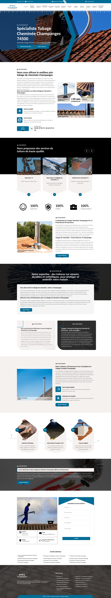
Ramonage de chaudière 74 (88, 7)
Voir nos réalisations (25, 46)
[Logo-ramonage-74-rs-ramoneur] (12, 9)
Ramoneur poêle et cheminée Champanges (79, 558)
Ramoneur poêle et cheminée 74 (57, 7)
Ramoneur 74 (26, 6)
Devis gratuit (23, 128)
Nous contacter (42, 46)
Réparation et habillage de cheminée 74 (32, 6)
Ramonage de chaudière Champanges (52, 562)
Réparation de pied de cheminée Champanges (28, 558)
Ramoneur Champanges (23, 562)
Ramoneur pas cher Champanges (51, 560)
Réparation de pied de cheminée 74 (45, 6)
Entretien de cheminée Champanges (77, 560)
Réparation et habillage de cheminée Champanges (54, 556)
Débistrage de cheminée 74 (94, 7)
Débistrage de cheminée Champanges (78, 562)
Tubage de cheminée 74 (76, 7)
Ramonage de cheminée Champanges (26, 560)
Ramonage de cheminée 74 (63, 7)
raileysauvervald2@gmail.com (60, 1)
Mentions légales (65, 596)
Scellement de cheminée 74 (38, 7)
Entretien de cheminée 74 (82, 7)
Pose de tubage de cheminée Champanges (53, 558)
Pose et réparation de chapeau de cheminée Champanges (27, 556)
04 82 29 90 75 (22, 1)
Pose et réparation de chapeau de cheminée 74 (101, 6)
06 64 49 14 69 (30, 1)
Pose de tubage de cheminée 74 (51, 7)
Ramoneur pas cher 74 (69, 7)
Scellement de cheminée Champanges (78, 556)
